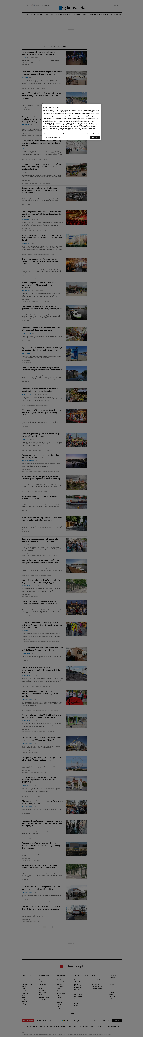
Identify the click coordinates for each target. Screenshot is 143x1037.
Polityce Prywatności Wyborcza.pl (66, 129)
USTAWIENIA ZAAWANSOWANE (53, 137)
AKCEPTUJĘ (95, 137)
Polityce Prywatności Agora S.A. (84, 129)
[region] (71, 122)
